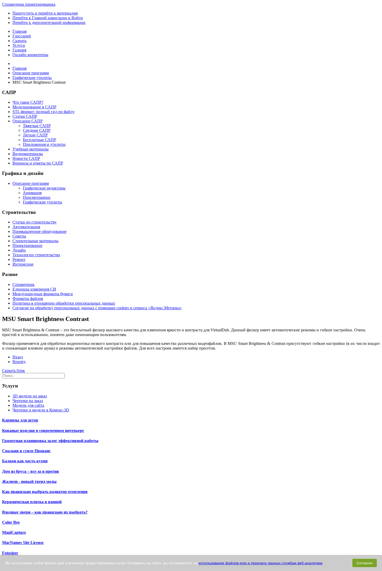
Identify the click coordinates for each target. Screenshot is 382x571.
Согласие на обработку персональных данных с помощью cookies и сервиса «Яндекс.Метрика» (97, 308)
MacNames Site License (23, 542)
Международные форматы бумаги (42, 294)
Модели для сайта (28, 405)
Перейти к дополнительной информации (48, 22)
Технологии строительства (36, 255)
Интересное (23, 264)
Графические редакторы (44, 188)
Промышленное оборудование (39, 231)
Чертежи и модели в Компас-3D (40, 410)
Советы (19, 236)
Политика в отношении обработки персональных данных (63, 303)
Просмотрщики (36, 197)
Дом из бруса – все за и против (30, 471)
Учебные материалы (30, 149)
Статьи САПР (24, 116)
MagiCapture (14, 532)
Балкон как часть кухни (25, 461)
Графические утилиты (42, 202)
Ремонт (18, 259)
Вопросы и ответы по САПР (37, 163)
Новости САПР (26, 158)
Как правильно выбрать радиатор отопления (45, 491)
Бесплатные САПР (39, 139)
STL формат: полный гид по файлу (43, 111)
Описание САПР (27, 121)
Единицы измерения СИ (34, 289)
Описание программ (30, 183)
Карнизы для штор (20, 420)
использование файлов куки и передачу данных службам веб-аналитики (260, 563)
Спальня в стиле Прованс (26, 451)
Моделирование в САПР (34, 107)
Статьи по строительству (34, 222)
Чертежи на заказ (27, 400)
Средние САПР (36, 130)
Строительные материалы (35, 241)
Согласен (365, 563)
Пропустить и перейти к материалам (45, 13)
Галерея (19, 50)
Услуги (18, 45)
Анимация (32, 193)
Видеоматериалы (27, 154)
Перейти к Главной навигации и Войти (47, 18)
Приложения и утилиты (44, 144)
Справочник (23, 284)
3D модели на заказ (29, 396)
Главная (19, 31)
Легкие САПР (35, 135)
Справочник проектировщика (28, 4)
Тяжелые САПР (37, 125)
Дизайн (19, 250)
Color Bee (11, 522)
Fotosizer (10, 553)
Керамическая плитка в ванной (32, 502)
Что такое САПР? (27, 102)
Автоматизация (26, 227)
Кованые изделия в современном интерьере (43, 430)
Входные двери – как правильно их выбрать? (45, 512)
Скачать (19, 40)
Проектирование (27, 245)
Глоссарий (21, 36)
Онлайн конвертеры (30, 54)
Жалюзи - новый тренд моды (29, 481)
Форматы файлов (27, 298)
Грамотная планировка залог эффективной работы (50, 440)
